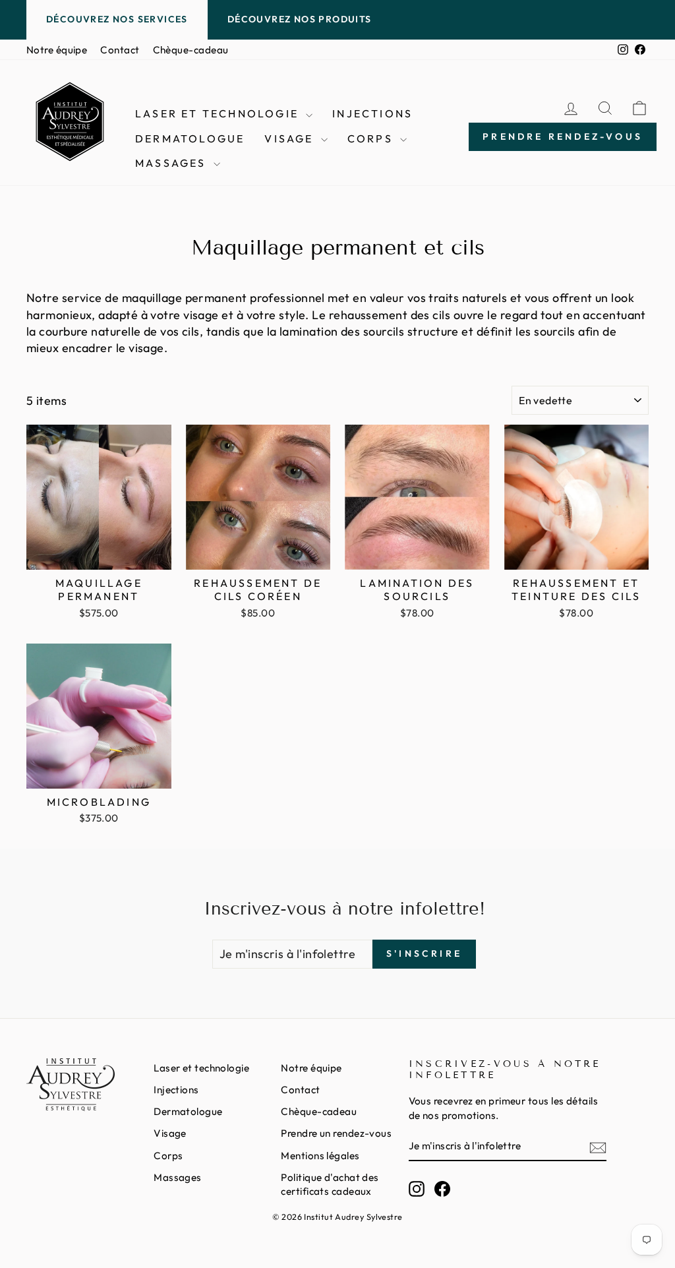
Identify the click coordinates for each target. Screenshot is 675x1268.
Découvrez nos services (117, 19)
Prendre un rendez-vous (336, 1133)
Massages (172, 162)
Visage (290, 138)
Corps (372, 138)
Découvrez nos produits (299, 19)
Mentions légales (320, 1155)
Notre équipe (56, 50)
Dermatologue (190, 138)
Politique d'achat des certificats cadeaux (329, 1184)
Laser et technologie (219, 113)
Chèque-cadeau (191, 50)
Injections (372, 113)
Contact (119, 50)
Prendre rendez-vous (563, 136)
